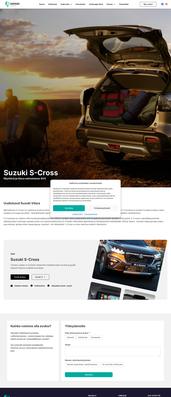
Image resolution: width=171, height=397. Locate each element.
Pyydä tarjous (20, 277)
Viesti (67, 345)
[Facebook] (162, 4)
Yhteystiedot (124, 4)
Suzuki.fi (39, 277)
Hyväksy (69, 208)
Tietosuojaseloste (90, 214)
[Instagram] (166, 4)
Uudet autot (65, 4)
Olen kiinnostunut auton (77, 333)
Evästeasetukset (102, 208)
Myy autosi (148, 4)
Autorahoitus (80, 4)
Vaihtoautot (52, 4)
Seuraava (89, 375)
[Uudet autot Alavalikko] (71, 4)
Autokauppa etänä (96, 4)
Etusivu (42, 4)
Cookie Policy (77, 214)
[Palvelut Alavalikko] (114, 4)
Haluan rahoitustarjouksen (78, 360)
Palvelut (109, 4)
